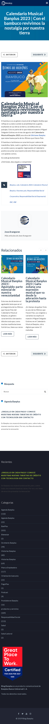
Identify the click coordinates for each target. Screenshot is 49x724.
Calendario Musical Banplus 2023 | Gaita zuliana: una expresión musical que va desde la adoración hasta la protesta (36, 289)
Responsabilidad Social (10, 617)
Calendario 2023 (26, 185)
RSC (11, 202)
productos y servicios (10, 609)
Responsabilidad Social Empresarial (32, 196)
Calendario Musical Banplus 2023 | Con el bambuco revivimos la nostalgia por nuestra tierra (22, 109)
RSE (14, 202)
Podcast (4, 592)
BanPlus (4, 526)
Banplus (13, 185)
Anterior (10, 55)
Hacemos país (21, 191)
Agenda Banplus (7, 510)
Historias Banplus (8, 551)
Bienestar (5, 534)
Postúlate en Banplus (9, 600)
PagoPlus (5, 584)
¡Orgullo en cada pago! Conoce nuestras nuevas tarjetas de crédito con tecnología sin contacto (21, 414)
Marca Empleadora (9, 567)
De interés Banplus (8, 543)
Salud (3, 625)
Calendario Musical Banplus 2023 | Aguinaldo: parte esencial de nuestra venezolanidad (12, 286)
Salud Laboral (6, 633)
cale (17, 185)
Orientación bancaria (9, 576)
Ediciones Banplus (38, 135)
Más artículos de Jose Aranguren (18, 235)
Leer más (7, 334)
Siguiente (38, 55)
